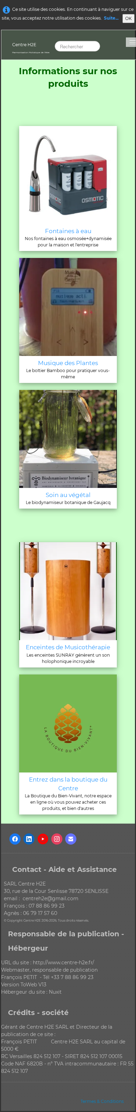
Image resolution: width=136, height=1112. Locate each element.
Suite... (111, 18)
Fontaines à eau (68, 231)
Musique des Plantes (68, 362)
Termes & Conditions (102, 1101)
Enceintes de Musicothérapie (68, 647)
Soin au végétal (68, 494)
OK (128, 18)
